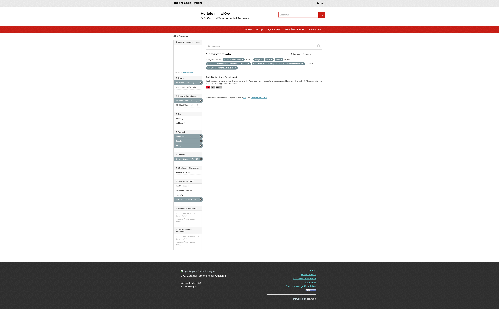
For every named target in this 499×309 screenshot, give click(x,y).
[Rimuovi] (242, 59)
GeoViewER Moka (294, 29)
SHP (213, 87)
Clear (198, 42)
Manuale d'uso (308, 274)
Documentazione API (259, 98)
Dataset (248, 29)
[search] (318, 46)
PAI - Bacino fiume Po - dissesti (221, 77)
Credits (312, 270)
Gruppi (259, 29)
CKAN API (310, 282)
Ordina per (295, 54)
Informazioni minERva (304, 278)
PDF (208, 87)
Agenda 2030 (274, 29)
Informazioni (315, 29)
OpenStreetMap (188, 72)
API (244, 98)
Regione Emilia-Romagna (188, 3)
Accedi (320, 3)
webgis (218, 87)
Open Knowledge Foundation (301, 286)
